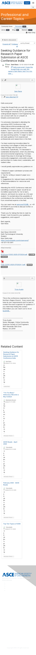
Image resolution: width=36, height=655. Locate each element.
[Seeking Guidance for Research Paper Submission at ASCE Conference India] (11, 67)
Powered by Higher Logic (18, 651)
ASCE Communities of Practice (11, 607)
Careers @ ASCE (7, 601)
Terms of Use (6, 637)
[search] (33, 7)
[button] (3, 65)
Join (3, 618)
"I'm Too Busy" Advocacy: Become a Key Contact (11, 395)
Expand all (6, 44)
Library (5, 30)
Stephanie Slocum (11, 400)
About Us (5, 634)
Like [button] (32, 80)
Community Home (6, 26)
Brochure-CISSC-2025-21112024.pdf (14, 254)
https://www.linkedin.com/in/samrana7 (15, 240)
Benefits (4, 620)
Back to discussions (9, 40)
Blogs (15, 30)
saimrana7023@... (23, 204)
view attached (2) (12, 97)
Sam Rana (18, 91)
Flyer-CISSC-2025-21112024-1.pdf (13, 265)
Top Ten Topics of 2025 (12, 524)
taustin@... (6, 311)
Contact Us (5, 623)
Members (27, 30)
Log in (27, 3)
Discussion (20, 26)
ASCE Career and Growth (10, 604)
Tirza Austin (19, 289)
